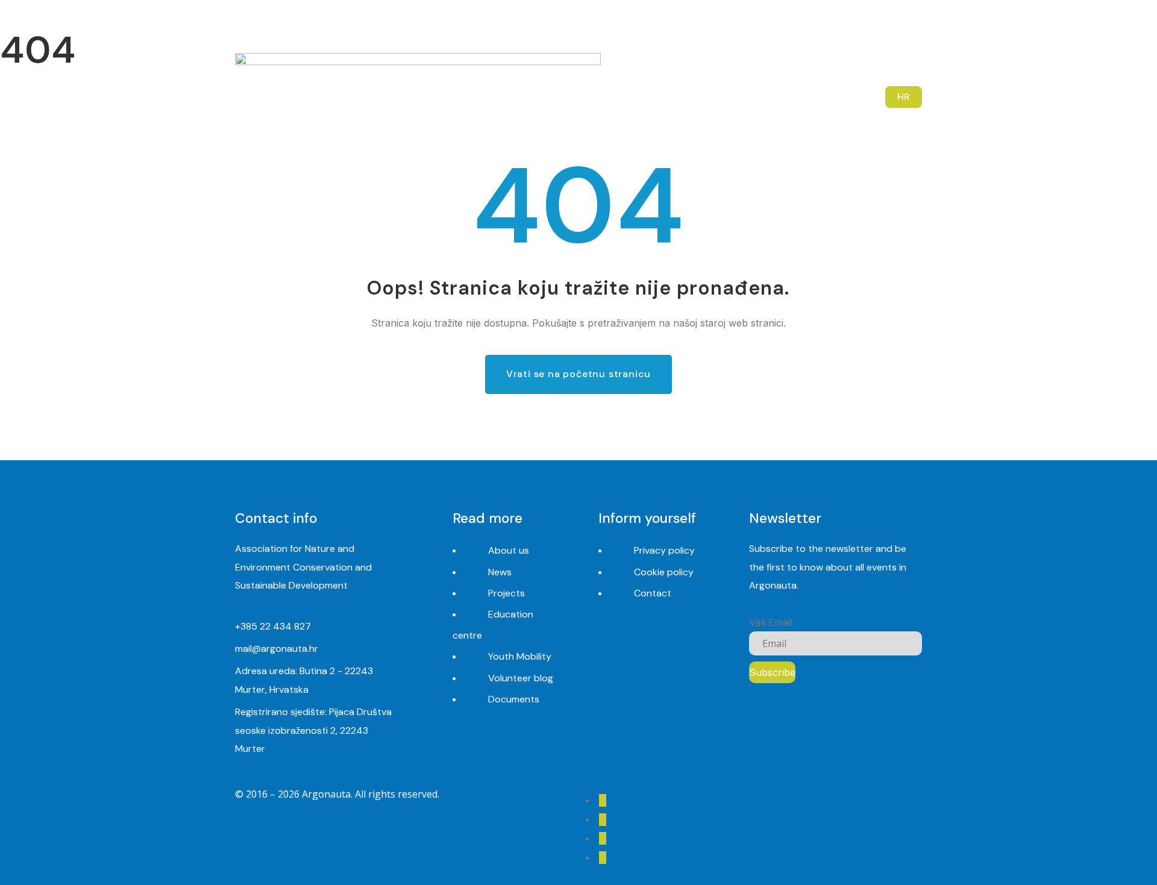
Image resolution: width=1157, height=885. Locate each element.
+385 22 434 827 (273, 626)
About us (508, 550)
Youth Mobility (519, 656)
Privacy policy (664, 550)
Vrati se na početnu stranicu (578, 373)
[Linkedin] (913, 30)
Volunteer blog (520, 678)
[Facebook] (847, 30)
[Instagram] (891, 30)
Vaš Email (770, 622)
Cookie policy (664, 572)
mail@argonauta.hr (276, 648)
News (500, 572)
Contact (652, 593)
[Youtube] (869, 30)
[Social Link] (602, 800)
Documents (513, 699)
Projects (506, 593)
